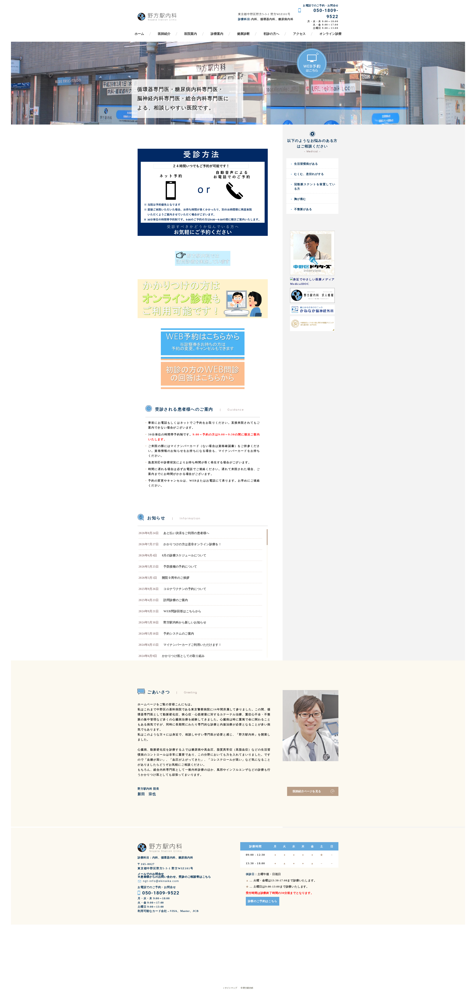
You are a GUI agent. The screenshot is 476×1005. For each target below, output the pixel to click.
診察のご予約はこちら (262, 901)
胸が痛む (300, 199)
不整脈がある (303, 209)
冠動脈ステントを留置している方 (314, 186)
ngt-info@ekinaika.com (161, 881)
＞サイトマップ (230, 988)
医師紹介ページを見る (307, 791)
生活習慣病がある (306, 163)
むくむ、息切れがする (309, 174)
